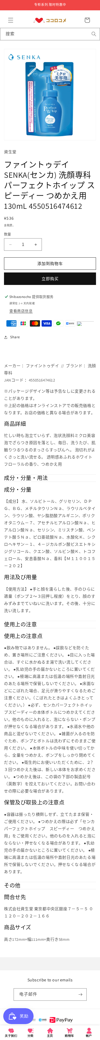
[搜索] (94, 34)
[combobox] (50, 34)
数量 (7, 234)
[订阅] (80, 994)
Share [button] (15, 337)
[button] (11, 20)
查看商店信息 (21, 311)
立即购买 (50, 278)
